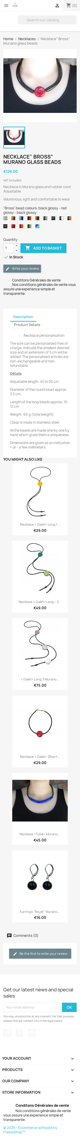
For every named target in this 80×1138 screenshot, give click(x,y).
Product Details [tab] (27, 324)
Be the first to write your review (43, 953)
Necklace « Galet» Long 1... (40, 524)
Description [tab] (23, 316)
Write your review (25, 268)
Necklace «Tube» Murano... (40, 834)
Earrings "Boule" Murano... (40, 912)
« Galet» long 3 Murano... (40, 679)
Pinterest (19, 1033)
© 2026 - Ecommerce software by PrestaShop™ (30, 1129)
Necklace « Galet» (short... (40, 757)
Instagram (31, 1033)
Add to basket (43, 248)
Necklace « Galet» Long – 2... (40, 602)
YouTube (7, 1033)
